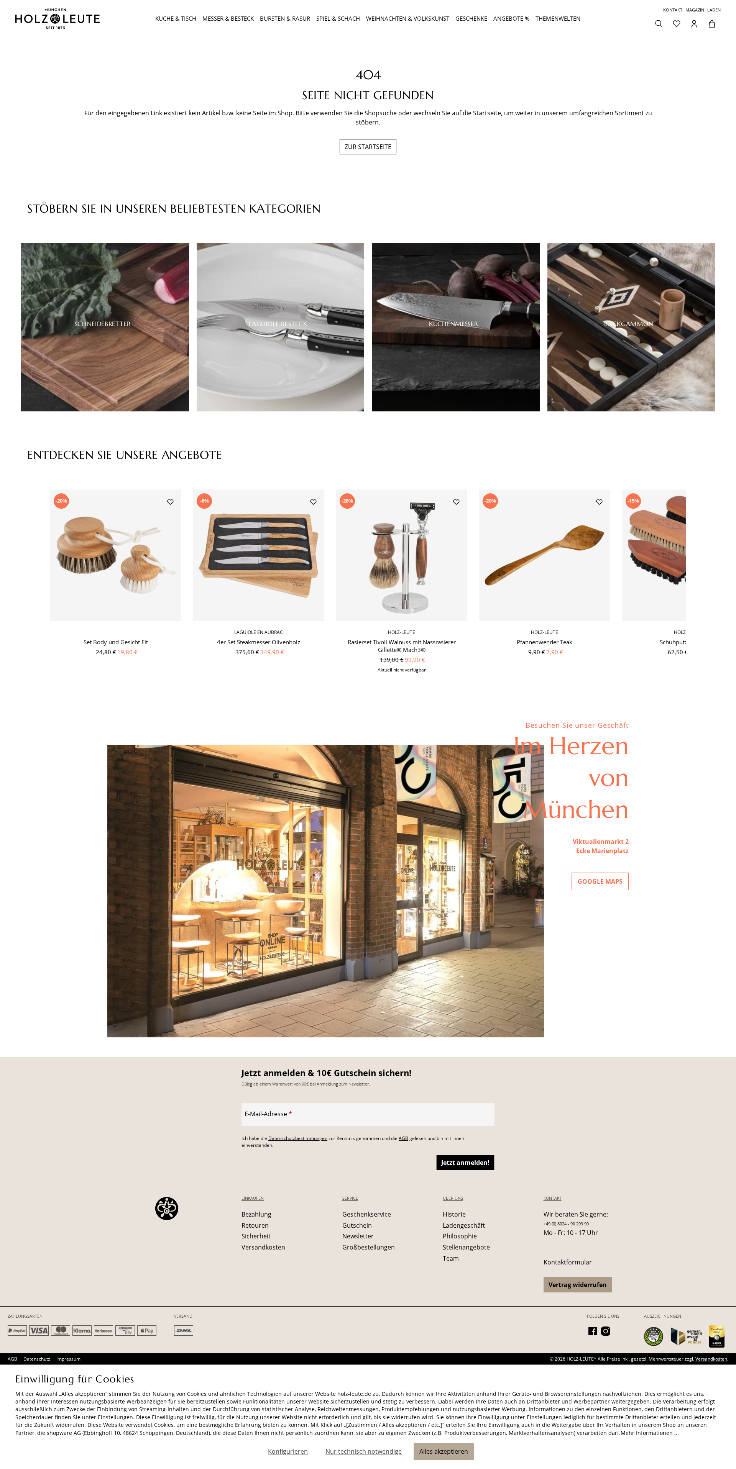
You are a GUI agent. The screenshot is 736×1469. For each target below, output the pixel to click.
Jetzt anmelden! (465, 1162)
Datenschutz (36, 1359)
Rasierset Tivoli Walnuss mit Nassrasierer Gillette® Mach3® (402, 645)
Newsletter (358, 1236)
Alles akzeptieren (443, 1451)
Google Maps (600, 881)
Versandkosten (263, 1247)
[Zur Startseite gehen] (74, 18)
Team (451, 1258)
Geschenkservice (366, 1214)
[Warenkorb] (712, 23)
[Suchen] (659, 23)
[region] (368, 586)
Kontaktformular (568, 1262)
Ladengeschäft (464, 1225)
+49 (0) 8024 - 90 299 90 (566, 1224)
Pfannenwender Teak (544, 642)
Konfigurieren (288, 1451)
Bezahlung (256, 1214)
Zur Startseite (368, 146)
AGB (403, 1138)
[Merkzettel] (676, 23)
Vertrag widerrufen (578, 1285)
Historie (454, 1214)
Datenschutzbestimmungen (297, 1138)
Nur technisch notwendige (363, 1451)
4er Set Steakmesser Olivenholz (258, 642)
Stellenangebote (466, 1247)
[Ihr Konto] (694, 23)
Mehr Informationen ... (650, 1432)
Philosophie (460, 1236)
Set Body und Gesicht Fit (116, 642)
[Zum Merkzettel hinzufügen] (170, 503)
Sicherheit (256, 1236)
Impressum (68, 1359)
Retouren (255, 1225)
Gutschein (357, 1225)
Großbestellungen (368, 1247)
